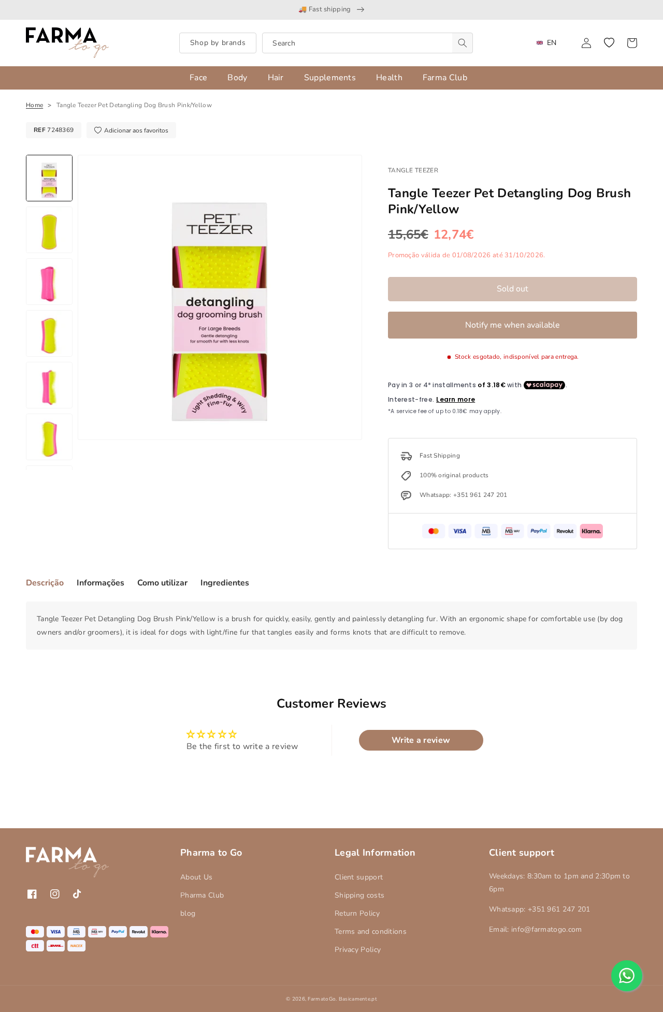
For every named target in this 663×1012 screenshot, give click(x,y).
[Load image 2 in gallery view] (49, 230)
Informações (100, 583)
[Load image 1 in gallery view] (49, 178)
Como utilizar (162, 583)
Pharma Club (202, 895)
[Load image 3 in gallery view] (49, 281)
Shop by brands (218, 43)
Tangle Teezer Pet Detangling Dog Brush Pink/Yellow (134, 105)
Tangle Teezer (413, 170)
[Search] (462, 43)
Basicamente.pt (358, 999)
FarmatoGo (322, 999)
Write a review (421, 740)
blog (187, 913)
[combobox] (367, 43)
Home (34, 105)
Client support (359, 877)
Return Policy (357, 913)
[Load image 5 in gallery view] (49, 385)
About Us (196, 877)
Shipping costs (359, 895)
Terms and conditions (371, 931)
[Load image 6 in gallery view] (49, 437)
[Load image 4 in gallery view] (49, 333)
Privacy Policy (358, 950)
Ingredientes (224, 583)
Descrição (45, 583)
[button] (609, 43)
